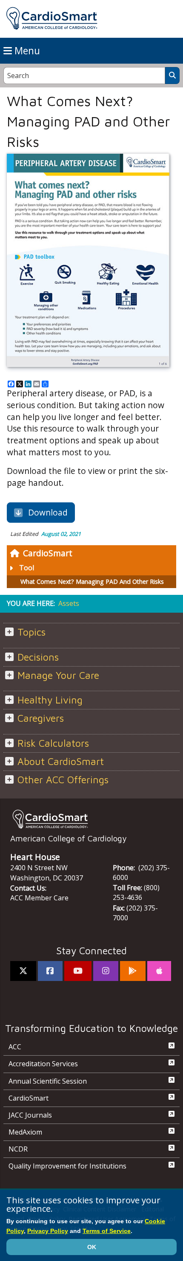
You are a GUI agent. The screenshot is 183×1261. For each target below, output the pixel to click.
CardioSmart (47, 553)
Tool (26, 567)
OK (91, 1247)
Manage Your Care (58, 675)
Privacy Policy (47, 1230)
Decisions (38, 657)
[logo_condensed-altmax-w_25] (91, 818)
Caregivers (40, 718)
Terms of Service (107, 1230)
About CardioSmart (60, 761)
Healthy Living (50, 700)
